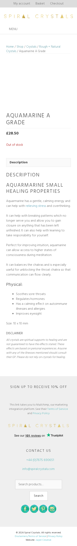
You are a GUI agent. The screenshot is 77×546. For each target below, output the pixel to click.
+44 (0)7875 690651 (39, 460)
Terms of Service (57, 409)
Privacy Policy (41, 413)
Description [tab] (19, 162)
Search (38, 496)
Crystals (31, 46)
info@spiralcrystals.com (38, 469)
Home (10, 46)
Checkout (57, 3)
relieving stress (36, 206)
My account (21, 3)
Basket (40, 3)
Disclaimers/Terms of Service (30, 536)
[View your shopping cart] (72, 29)
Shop (20, 46)
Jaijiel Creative (43, 540)
